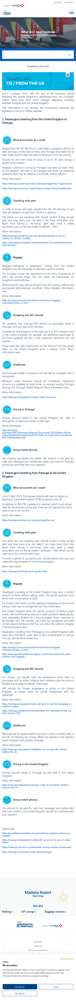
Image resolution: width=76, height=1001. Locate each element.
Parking (6, 911)
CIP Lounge (27, 911)
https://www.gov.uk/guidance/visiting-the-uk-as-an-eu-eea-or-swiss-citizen (36, 841)
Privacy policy (66, 958)
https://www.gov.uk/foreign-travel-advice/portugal (27, 852)
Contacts (38, 945)
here (28, 280)
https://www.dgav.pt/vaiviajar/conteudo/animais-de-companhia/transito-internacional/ (37, 243)
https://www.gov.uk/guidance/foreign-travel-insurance (29, 397)
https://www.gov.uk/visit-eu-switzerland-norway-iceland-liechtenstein (36, 188)
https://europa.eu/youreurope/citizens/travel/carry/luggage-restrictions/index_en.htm (31, 301)
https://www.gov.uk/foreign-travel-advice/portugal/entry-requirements (37, 183)
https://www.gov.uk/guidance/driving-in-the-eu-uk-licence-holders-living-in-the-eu (35, 786)
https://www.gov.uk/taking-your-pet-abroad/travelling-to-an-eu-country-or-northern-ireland (34, 237)
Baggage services (55, 911)
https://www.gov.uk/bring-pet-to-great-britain (24, 571)
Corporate (68, 2)
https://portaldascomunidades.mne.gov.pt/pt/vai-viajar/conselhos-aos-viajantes (36, 834)
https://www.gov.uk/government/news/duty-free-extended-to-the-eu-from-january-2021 (37, 711)
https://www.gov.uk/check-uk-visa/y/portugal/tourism (28, 520)
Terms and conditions (38, 949)
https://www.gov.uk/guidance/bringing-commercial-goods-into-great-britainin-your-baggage (36, 655)
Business (58, 2)
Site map (38, 941)
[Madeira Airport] (9, 12)
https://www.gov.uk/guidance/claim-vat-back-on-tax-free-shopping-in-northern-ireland (37, 705)
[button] (38, 54)
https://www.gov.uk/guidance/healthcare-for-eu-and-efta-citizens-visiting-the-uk (35, 750)
